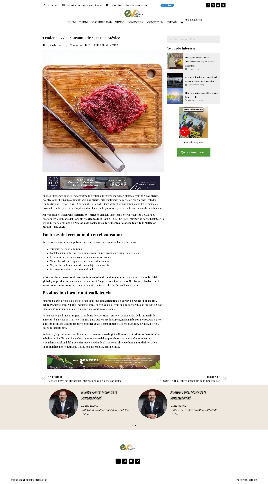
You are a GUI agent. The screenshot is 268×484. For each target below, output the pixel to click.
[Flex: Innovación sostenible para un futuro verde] (175, 96)
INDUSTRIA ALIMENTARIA (103, 45)
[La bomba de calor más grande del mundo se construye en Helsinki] (175, 80)
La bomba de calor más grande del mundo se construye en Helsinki (201, 79)
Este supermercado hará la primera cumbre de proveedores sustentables (200, 61)
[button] (44, 404)
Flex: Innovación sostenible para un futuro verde (201, 95)
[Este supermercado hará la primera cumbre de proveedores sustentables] (175, 61)
